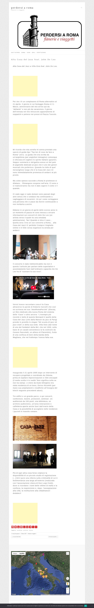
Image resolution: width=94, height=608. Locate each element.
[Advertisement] (25, 86)
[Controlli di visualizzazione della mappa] (67, 578)
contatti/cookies (41, 52)
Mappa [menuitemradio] (15, 553)
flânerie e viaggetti (32, 533)
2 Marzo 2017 (24, 533)
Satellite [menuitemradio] (21, 553)
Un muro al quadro (53, 536)
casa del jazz (19, 530)
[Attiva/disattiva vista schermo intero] (67, 553)
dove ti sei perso (15, 52)
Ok (85, 605)
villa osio (31, 530)
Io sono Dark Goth (16, 536)
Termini (68, 594)
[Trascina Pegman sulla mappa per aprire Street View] (67, 583)
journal (23, 52)
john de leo (25, 530)
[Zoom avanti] (67, 589)
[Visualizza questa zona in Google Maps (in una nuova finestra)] (13, 594)
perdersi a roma (22, 7)
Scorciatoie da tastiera (45, 594)
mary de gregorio (16, 533)
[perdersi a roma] (47, 15)
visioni (28, 52)
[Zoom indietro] (67, 592)
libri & (33, 52)
